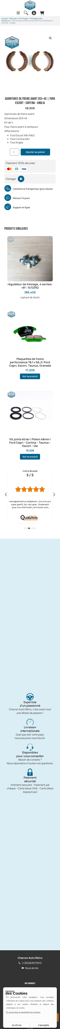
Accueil (4, 18)
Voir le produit (30, 376)
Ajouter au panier (35, 152)
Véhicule (13, 18)
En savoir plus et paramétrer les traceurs (23, 1012)
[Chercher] (26, 13)
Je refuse (16, 1025)
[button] (50, 38)
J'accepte (43, 1025)
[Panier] (42, 13)
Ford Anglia (23, 18)
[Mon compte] (34, 13)
